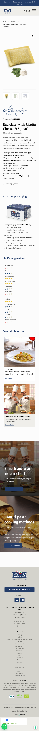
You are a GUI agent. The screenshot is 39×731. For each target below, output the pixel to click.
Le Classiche (19, 673)
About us (19, 660)
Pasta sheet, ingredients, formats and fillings (20, 639)
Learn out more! (13, 545)
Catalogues (19, 657)
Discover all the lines (19, 675)
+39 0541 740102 (20, 621)
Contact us (28, 2)
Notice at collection (10, 723)
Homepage (19, 635)
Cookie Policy (23, 711)
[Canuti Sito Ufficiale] (7, 11)
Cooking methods (19, 644)
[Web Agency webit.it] (21, 714)
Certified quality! (19, 648)
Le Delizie (19, 671)
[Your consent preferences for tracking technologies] (35, 727)
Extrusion (19, 641)
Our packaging (19, 646)
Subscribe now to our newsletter (19, 589)
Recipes (20, 653)
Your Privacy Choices (16, 720)
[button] (32, 36)
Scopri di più (14, 489)
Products (13, 21)
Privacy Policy (15, 711)
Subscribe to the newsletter (13, 2)
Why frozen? (19, 651)
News (19, 655)
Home (5, 21)
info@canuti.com (19, 626)
